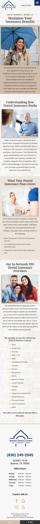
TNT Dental (30, 517)
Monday (11, 474)
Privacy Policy (23, 516)
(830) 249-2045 (26, 6)
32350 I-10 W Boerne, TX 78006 (20, 462)
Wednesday (13, 480)
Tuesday (12, 477)
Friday (11, 486)
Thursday (12, 483)
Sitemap (15, 516)
